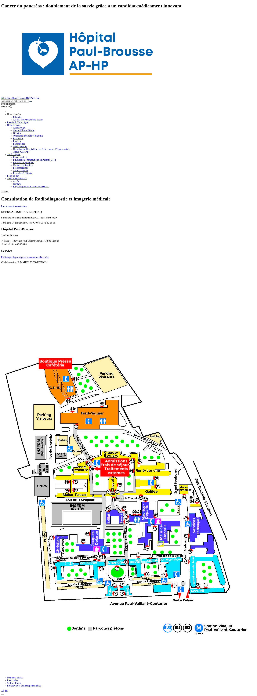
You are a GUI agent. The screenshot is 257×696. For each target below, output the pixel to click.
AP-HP (4, 690)
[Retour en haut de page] (2, 694)
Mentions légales (15, 677)
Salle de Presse (14, 683)
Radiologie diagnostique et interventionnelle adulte (25, 257)
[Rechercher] (30, 101)
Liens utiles (12, 680)
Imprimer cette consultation (14, 206)
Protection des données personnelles (24, 685)
